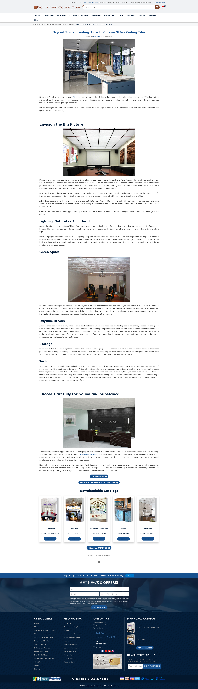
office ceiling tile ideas (87, 454)
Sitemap (37, 669)
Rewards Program (159, 2)
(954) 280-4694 (106, 2)
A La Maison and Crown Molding (149, 627)
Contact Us (38, 665)
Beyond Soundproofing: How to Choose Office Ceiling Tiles (99, 32)
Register (139, 2)
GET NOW (50, 539)
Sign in (132, 2)
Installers (67, 641)
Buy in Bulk (61, 15)
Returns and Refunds (42, 648)
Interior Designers (70, 644)
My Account (116, 2)
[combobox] (103, 594)
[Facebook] (99, 562)
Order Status (147, 2)
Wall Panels (96, 15)
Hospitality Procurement (73, 637)
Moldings (84, 15)
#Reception (106, 555)
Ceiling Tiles (48, 15)
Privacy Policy (113, 601)
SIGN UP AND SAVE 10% (152, 666)
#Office (98, 555)
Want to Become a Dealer (44, 637)
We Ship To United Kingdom (44, 630)
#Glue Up (91, 555)
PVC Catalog (141, 639)
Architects (67, 630)
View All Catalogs (97, 548)
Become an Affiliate (41, 641)
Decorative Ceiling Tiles (94, 686)
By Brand (130, 15)
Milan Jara (96, 36)
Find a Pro (67, 623)
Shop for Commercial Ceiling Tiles (97, 482)
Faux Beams (73, 15)
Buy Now (130, 576)
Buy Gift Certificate (41, 655)
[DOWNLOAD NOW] (43, 679)
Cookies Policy (69, 658)
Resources (142, 15)
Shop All (37, 15)
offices (74, 97)
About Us (37, 662)
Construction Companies (73, 634)
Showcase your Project (42, 634)
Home (36, 623)
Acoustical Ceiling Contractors (75, 627)
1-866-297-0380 (92, 2)
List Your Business (70, 648)
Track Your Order (40, 644)
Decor (121, 15)
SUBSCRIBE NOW (99, 607)
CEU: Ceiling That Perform (44, 658)
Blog (36, 20)
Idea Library (153, 15)
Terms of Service (122, 601)
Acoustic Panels (110, 15)
